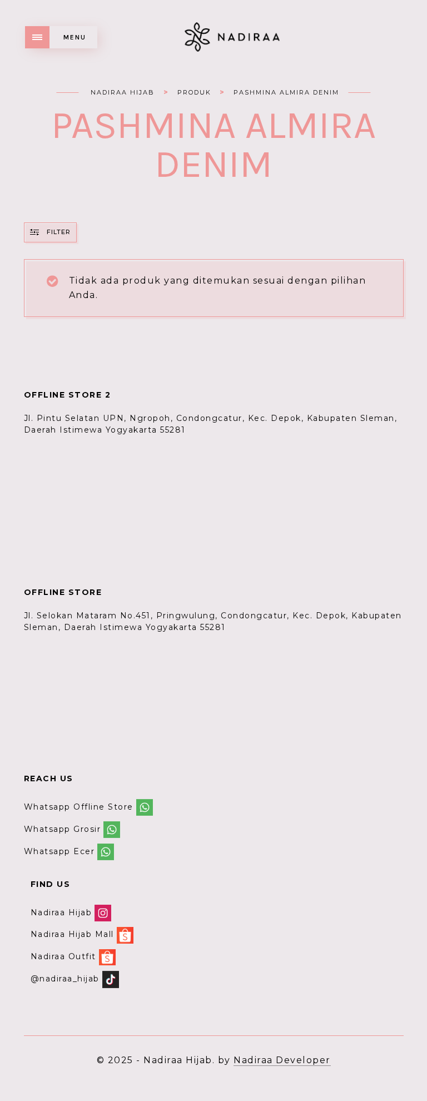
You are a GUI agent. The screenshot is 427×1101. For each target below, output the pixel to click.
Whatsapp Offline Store (78, 807)
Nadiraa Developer (282, 1060)
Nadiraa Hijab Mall (72, 935)
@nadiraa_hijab (65, 979)
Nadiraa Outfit (63, 956)
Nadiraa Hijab (61, 912)
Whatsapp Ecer (59, 851)
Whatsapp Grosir (62, 829)
